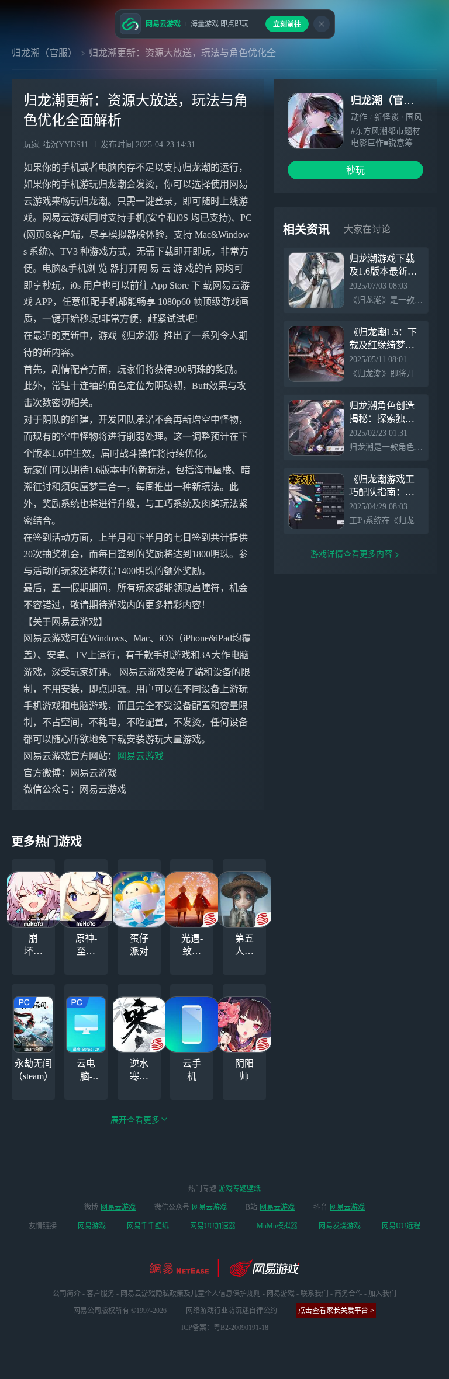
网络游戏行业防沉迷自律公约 (231, 1311)
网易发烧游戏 (340, 1226)
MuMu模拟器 (277, 1226)
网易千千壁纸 (148, 1226)
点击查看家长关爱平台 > (336, 1311)
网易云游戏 (140, 756)
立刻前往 (287, 24)
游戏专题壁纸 (240, 1189)
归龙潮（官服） (44, 53)
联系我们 (315, 1294)
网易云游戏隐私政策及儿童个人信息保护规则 (190, 1294)
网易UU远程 (401, 1226)
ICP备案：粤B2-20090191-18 (224, 1328)
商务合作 (348, 1294)
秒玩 (355, 170)
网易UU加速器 (213, 1226)
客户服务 (101, 1294)
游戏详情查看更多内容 (351, 554)
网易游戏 (92, 1226)
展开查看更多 (135, 1120)
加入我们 (382, 1294)
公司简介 (67, 1294)
